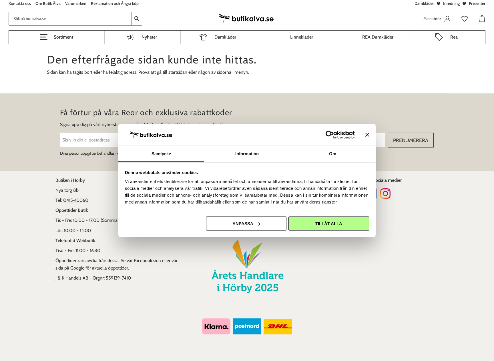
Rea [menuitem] (454, 37)
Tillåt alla (328, 223)
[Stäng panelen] (367, 135)
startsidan (177, 72)
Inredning (451, 3)
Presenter (477, 3)
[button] (56, 37)
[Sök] (137, 19)
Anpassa (242, 223)
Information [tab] (247, 153)
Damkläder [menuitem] (225, 37)
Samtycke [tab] (161, 153)
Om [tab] (332, 153)
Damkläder (424, 3)
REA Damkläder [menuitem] (377, 37)
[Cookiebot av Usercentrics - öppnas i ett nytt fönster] (330, 134)
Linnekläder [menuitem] (301, 37)
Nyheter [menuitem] (149, 37)
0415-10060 (75, 200)
